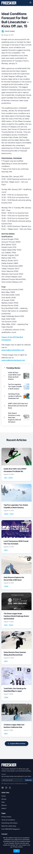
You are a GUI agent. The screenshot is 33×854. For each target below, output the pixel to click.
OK (17, 851)
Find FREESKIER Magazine (10, 829)
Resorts (4, 805)
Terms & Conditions (8, 820)
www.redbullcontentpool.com (13, 360)
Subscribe (28, 780)
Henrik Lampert (10, 31)
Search (3, 808)
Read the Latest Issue (8, 826)
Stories (3, 799)
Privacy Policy (6, 817)
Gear (3, 802)
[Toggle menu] (30, 2)
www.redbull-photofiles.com (12, 350)
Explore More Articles (17, 743)
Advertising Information (9, 823)
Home (3, 796)
